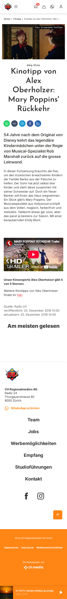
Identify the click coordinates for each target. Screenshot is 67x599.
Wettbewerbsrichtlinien (49, 547)
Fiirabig (17, 19)
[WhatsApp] (6, 123)
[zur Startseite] (8, 6)
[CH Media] (33, 567)
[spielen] (61, 592)
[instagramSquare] (40, 496)
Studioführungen (33, 467)
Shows (7, 19)
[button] (52, 6)
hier (19, 295)
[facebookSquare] (26, 496)
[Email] (22, 123)
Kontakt (33, 479)
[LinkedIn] (38, 123)
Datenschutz (11, 547)
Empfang (33, 455)
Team (33, 419)
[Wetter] (43, 6)
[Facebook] (30, 123)
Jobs (33, 431)
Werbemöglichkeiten (33, 443)
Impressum (27, 547)
